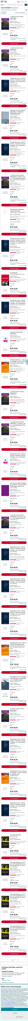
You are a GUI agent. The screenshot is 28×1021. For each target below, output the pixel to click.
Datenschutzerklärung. (9, 1007)
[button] (23, 41)
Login (22, 1)
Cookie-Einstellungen (11, 1002)
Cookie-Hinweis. (8, 1004)
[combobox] (16, 5)
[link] (26, 10)
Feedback (26, 362)
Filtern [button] (4, 12)
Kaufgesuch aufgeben (7, 976)
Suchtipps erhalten (6, 980)
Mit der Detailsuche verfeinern (9, 10)
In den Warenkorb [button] (14, 43)
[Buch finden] (26, 5)
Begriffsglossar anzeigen (8, 982)
